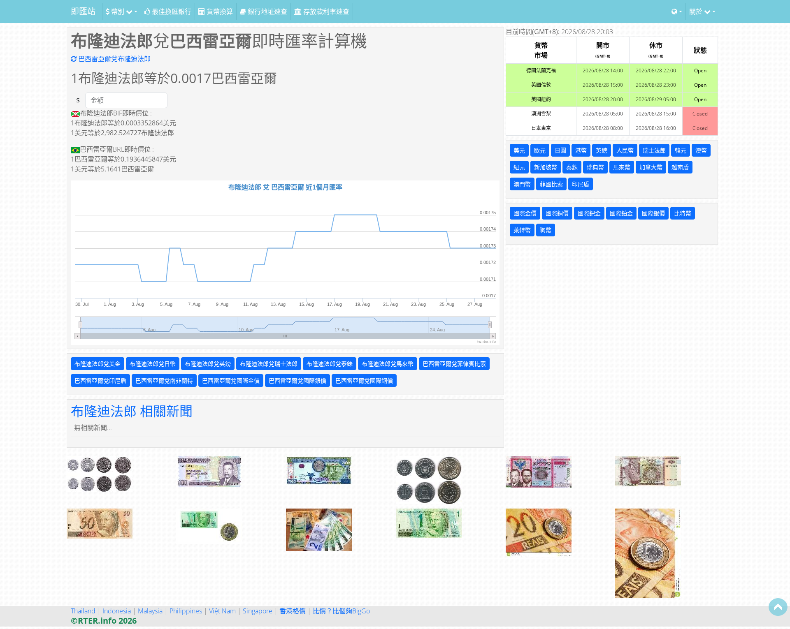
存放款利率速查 (325, 11)
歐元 (540, 150)
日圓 (560, 150)
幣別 (117, 11)
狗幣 (545, 230)
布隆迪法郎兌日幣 (153, 364)
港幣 (581, 150)
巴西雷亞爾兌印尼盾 (100, 380)
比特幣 (682, 213)
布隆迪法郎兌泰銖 (330, 364)
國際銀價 (653, 213)
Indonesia (116, 610)
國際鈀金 (589, 213)
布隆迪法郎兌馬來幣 (388, 364)
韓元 (680, 150)
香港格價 (292, 610)
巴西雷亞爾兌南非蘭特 (164, 380)
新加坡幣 (545, 167)
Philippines (186, 610)
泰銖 (572, 167)
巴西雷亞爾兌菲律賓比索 (454, 364)
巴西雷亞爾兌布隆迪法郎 (114, 58)
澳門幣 (522, 184)
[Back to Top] (778, 607)
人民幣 (625, 150)
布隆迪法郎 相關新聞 (132, 411)
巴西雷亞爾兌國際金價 (231, 380)
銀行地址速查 (266, 11)
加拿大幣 (650, 167)
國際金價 (525, 213)
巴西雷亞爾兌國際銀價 (297, 380)
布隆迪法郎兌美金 (97, 364)
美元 (519, 150)
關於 (696, 11)
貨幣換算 (219, 11)
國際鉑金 (621, 213)
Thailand (83, 610)
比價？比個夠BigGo (341, 610)
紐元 (519, 167)
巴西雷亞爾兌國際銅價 (364, 380)
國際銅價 (557, 213)
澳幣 (701, 150)
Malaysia (150, 610)
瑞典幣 (595, 167)
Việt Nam (222, 610)
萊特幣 (522, 230)
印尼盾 (580, 184)
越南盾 (680, 167)
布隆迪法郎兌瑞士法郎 (268, 364)
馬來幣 (621, 167)
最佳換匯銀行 (170, 11)
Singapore (257, 610)
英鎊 (601, 150)
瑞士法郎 (654, 150)
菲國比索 (551, 184)
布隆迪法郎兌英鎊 (208, 364)
